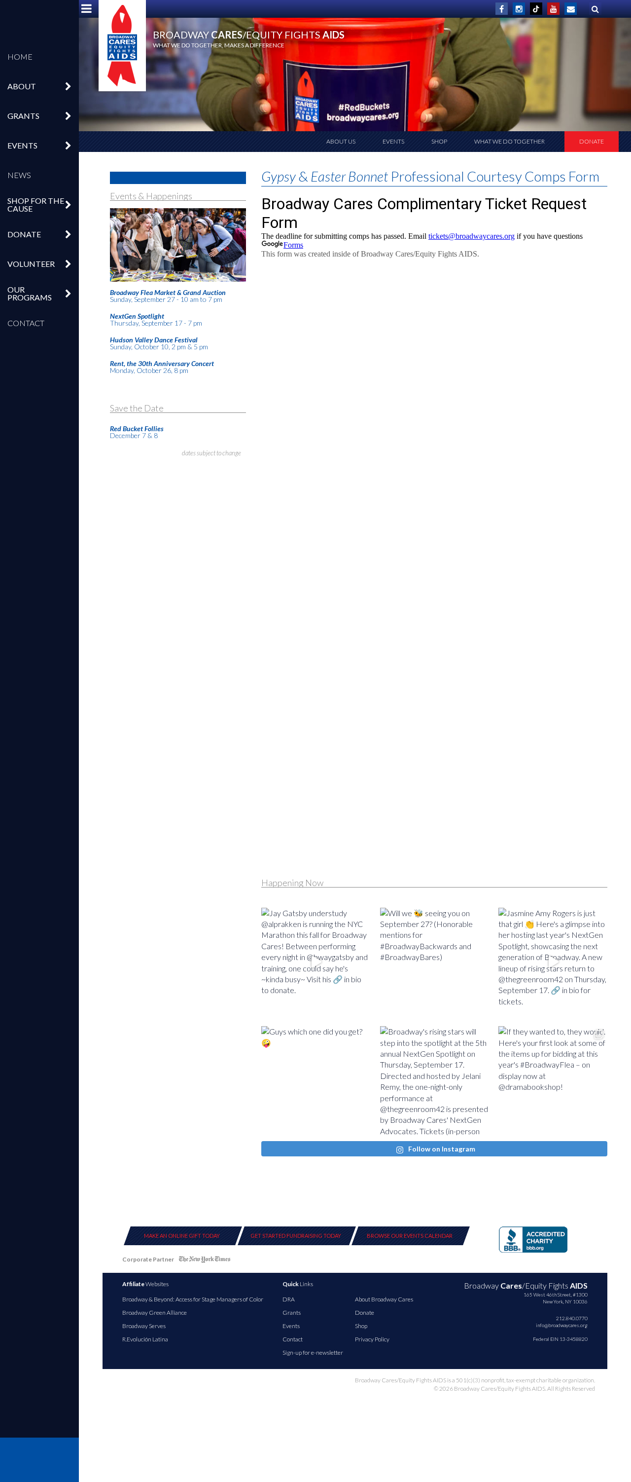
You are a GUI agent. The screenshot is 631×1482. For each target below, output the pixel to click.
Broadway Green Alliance (154, 1312)
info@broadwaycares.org (562, 1325)
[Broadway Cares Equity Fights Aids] (122, 45)
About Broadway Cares (384, 1299)
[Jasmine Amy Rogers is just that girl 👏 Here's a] (552, 962)
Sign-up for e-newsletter (312, 1352)
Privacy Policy (372, 1339)
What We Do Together (509, 141)
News (19, 175)
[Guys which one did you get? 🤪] (315, 1080)
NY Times (204, 1261)
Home (20, 56)
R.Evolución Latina (145, 1339)
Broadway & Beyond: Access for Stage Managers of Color (192, 1299)
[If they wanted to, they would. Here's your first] (552, 1080)
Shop (439, 141)
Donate (591, 141)
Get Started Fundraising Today (295, 1235)
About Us (340, 141)
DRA (288, 1299)
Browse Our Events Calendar (410, 1235)
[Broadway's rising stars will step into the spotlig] (434, 1080)
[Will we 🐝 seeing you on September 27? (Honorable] (434, 962)
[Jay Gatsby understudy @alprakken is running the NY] (315, 962)
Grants (291, 1312)
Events (393, 141)
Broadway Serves (144, 1326)
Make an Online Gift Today (182, 1235)
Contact (25, 323)
